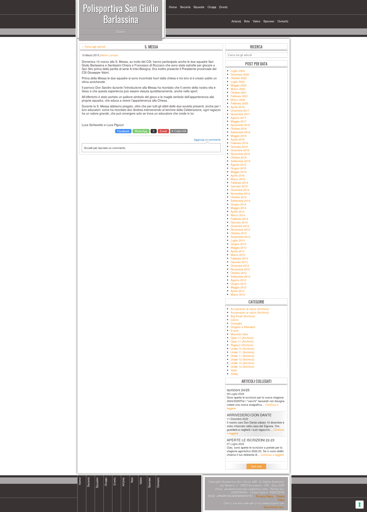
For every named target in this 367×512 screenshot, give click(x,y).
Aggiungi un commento (207, 139)
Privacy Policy (264, 496)
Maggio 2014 (238, 208)
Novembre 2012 (240, 269)
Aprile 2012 (237, 291)
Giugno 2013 (238, 244)
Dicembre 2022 (240, 74)
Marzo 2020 (238, 100)
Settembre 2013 (240, 237)
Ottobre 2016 (239, 128)
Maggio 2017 (238, 121)
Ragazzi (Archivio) (242, 345)
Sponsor (268, 21)
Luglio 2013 (238, 240)
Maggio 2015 (238, 172)
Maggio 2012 (238, 287)
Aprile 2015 (237, 175)
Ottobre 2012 (239, 273)
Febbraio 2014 (239, 219)
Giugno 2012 (238, 284)
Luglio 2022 (238, 82)
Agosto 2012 (238, 280)
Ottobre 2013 (239, 233)
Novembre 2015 (240, 154)
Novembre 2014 (240, 193)
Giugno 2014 (238, 204)
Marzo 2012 (238, 294)
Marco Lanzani (109, 55)
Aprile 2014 (237, 211)
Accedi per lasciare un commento (104, 148)
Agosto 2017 (238, 118)
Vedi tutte (256, 466)
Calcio (234, 320)
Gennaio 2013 (239, 262)
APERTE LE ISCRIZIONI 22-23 (250, 440)
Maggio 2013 (238, 247)
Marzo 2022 (238, 89)
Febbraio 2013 (239, 258)
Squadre (199, 7)
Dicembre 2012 (240, 266)
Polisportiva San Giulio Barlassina (121, 13)
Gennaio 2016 (239, 146)
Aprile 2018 (237, 107)
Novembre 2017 (240, 114)
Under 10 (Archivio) (242, 348)
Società (185, 7)
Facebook (123, 131)
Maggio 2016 (238, 136)
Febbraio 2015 (239, 183)
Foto (247, 21)
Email (163, 131)
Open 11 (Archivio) (242, 338)
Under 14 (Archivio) (242, 367)
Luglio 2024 (238, 71)
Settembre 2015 (240, 161)
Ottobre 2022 (239, 78)
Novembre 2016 (240, 125)
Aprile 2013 (237, 251)
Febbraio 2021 (239, 96)
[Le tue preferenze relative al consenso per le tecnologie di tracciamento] (360, 505)
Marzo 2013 (238, 255)
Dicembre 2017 (240, 110)
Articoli (236, 21)
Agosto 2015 (238, 165)
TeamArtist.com (273, 507)
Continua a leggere (272, 455)
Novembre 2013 (240, 229)
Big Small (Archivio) (243, 316)
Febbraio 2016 (239, 143)
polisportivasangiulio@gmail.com (246, 489)
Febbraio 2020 (239, 103)
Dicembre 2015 (240, 150)
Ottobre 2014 (239, 197)
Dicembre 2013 (240, 226)
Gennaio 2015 (239, 186)
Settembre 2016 (240, 132)
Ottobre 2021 (239, 92)
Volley (234, 374)
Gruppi (211, 7)
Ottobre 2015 (239, 157)
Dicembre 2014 (240, 190)
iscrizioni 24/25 (238, 389)
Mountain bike (239, 334)
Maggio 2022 (238, 85)
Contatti (282, 21)
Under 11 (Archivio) (242, 352)
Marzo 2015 (238, 179)
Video (256, 21)
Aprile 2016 (237, 139)
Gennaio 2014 (239, 222)
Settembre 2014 (240, 201)
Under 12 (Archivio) (242, 359)
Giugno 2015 (238, 168)
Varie (234, 370)
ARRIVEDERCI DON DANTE (249, 414)
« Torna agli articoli (93, 46)
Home (173, 7)
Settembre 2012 (240, 276)
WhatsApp (141, 131)
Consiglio (236, 323)
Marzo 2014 (238, 215)
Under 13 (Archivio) (242, 363)
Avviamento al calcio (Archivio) (250, 309)
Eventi (223, 7)
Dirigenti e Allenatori (243, 327)
